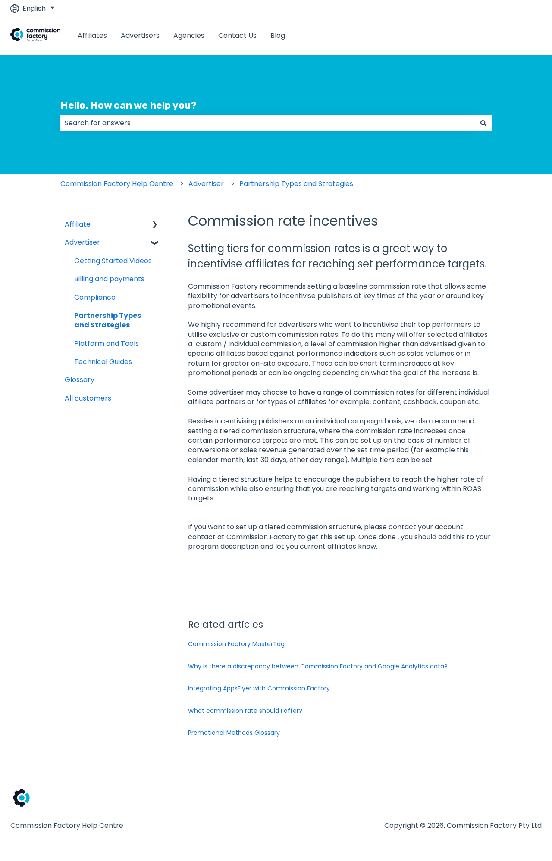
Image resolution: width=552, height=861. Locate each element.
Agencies (188, 35)
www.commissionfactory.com (482, 35)
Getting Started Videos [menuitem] (113, 261)
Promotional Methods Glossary (234, 732)
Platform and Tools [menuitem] (106, 343)
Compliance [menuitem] (95, 297)
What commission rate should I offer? (245, 710)
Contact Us (237, 35)
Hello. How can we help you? (128, 105)
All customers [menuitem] (88, 398)
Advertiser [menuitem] (82, 242)
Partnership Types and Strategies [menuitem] (107, 320)
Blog (277, 35)
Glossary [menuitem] (79, 380)
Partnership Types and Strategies (296, 184)
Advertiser (206, 184)
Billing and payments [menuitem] (109, 279)
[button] (155, 225)
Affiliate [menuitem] (78, 224)
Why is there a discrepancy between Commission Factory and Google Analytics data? (318, 666)
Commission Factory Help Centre (116, 184)
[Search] (483, 123)
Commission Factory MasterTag (236, 644)
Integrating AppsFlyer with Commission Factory (259, 688)
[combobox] (267, 123)
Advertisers (140, 35)
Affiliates (92, 35)
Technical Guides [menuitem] (103, 362)
